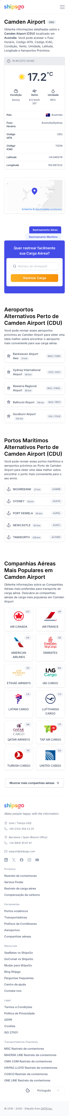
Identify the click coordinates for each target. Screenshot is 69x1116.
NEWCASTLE (22, 525)
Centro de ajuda (15, 984)
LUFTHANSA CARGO (50, 711)
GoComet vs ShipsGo (18, 959)
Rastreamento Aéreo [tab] (45, 229)
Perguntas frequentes (19, 978)
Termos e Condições (18, 1007)
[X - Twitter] (14, 860)
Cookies (9, 1026)
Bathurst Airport (23, 402)
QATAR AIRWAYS (19, 739)
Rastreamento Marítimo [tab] (43, 236)
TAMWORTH (21, 537)
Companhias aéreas (17, 936)
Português (44, 1090)
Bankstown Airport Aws (25, 356)
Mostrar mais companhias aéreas (32, 783)
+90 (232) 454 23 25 (21, 828)
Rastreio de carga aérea (20, 888)
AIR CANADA (18, 626)
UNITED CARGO (50, 765)
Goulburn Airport (24, 414)
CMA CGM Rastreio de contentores (28, 1061)
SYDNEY (19, 501)
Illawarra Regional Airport (25, 388)
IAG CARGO (50, 683)
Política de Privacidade (19, 1013)
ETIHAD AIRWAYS (19, 683)
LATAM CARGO (18, 709)
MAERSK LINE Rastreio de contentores (30, 1055)
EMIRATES (50, 652)
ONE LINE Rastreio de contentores (27, 1080)
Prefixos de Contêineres (20, 923)
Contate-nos (13, 991)
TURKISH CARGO (18, 765)
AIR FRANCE (50, 626)
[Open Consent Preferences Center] (27, 1090)
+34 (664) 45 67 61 (20, 842)
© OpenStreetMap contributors (47, 209)
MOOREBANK (22, 489)
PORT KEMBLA (23, 513)
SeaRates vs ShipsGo (18, 952)
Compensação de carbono (22, 895)
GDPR (8, 1019)
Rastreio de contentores (20, 875)
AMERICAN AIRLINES (18, 655)
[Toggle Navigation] (62, 7)
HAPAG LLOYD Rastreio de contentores (30, 1067)
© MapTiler (27, 209)
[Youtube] (37, 860)
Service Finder (13, 882)
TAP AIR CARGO (50, 739)
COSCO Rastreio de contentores (26, 1074)
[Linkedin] (6, 860)
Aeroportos (12, 930)
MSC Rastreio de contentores (24, 1048)
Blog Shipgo (12, 971)
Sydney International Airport (27, 372)
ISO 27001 (11, 1032)
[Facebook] (21, 860)
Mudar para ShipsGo (18, 965)
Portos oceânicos (16, 911)
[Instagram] (29, 860)
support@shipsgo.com (22, 851)
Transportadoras (15, 917)
